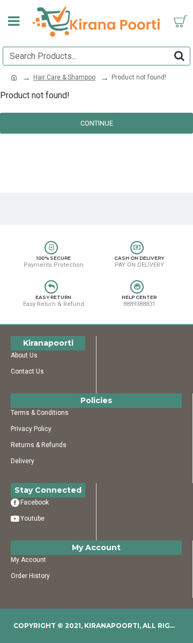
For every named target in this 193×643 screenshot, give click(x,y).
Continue (96, 123)
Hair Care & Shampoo (64, 77)
